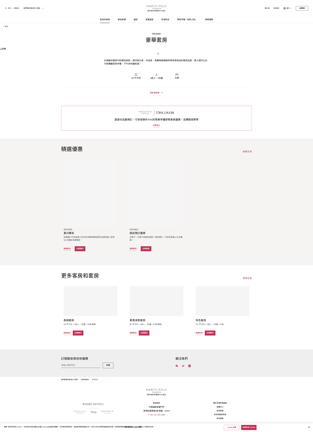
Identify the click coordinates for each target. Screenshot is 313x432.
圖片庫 (267, 8)
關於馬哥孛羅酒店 (220, 403)
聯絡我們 (156, 403)
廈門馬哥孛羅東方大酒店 (69, 380)
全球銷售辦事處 (220, 414)
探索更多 (67, 248)
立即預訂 (302, 8)
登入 (10, 8)
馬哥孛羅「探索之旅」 (187, 19)
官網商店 (165, 19)
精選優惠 (209, 19)
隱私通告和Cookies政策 (133, 427)
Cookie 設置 (231, 427)
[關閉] (309, 427)
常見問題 (220, 418)
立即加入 (156, 125)
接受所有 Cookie (249, 427)
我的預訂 (277, 8)
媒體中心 (220, 407)
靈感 (136, 19)
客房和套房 (105, 19)
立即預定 (146, 248)
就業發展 (220, 410)
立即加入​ (17, 8)
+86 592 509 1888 (157, 415)
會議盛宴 (149, 19)
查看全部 (247, 151)
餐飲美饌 (122, 19)
